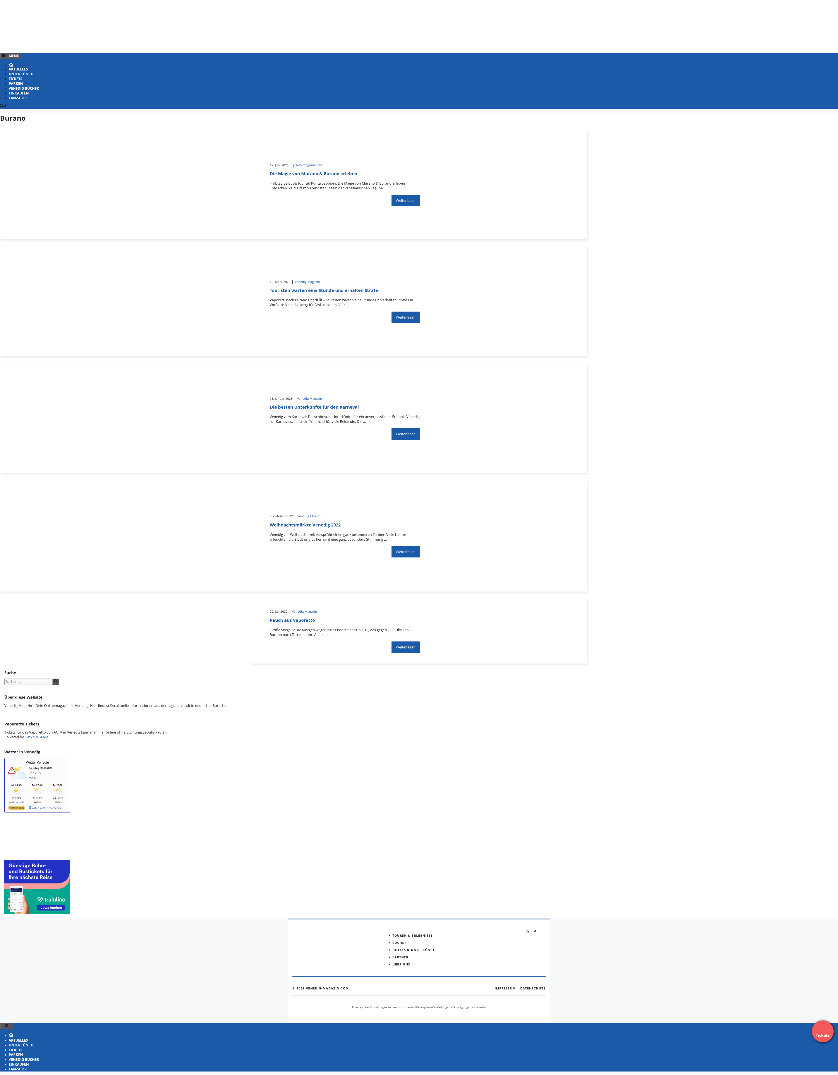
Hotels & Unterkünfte (414, 950)
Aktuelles (18, 69)
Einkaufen (19, 93)
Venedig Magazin (307, 282)
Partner (400, 957)
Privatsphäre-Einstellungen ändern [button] (374, 1007)
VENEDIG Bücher (24, 88)
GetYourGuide (36, 737)
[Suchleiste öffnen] (3, 106)
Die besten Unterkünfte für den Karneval (314, 407)
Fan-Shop (18, 98)
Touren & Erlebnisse (412, 935)
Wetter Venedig (37, 762)
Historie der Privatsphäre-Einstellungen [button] (424, 1007)
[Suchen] (55, 682)
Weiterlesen (406, 200)
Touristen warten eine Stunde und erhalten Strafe (324, 290)
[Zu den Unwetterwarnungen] (18, 781)
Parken (16, 83)
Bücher (399, 943)
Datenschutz (533, 988)
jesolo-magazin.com (307, 165)
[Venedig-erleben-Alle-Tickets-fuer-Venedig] (88, 44)
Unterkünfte (21, 74)
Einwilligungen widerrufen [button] (469, 1007)
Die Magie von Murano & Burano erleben (313, 174)
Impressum (505, 988)
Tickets (15, 78)
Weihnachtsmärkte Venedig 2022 (305, 525)
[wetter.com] (16, 808)
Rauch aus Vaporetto (292, 620)
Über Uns (401, 964)
